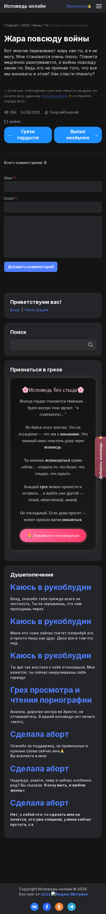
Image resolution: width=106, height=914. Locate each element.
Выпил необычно (78, 134)
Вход (15, 310)
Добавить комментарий (31, 266)
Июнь (37, 25)
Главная (11, 25)
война (15, 121)
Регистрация (36, 310)
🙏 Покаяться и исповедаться (53, 535)
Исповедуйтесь (55, 96)
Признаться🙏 (79, 6)
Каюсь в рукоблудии (50, 587)
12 (46, 25)
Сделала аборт (39, 734)
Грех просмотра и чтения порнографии (51, 695)
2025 (25, 25)
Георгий (57, 112)
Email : (11, 198)
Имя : (10, 178)
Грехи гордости (28, 134)
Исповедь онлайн (25, 6)
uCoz (45, 894)
